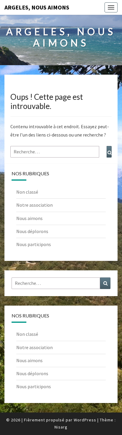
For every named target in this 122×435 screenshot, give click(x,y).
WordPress (85, 420)
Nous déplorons (32, 231)
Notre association (34, 205)
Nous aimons (29, 218)
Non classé (27, 192)
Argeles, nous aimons (36, 7)
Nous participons (33, 244)
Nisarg (61, 427)
